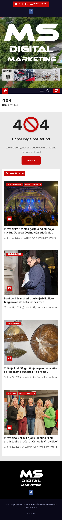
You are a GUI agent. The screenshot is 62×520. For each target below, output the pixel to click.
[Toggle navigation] (42, 90)
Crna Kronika (13, 324)
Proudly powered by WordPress (21, 504)
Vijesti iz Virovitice (33, 184)
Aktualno (11, 393)
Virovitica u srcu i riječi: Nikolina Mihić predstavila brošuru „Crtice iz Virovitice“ (31, 439)
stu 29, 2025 (14, 307)
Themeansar (31, 507)
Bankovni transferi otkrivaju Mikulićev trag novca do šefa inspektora (29, 300)
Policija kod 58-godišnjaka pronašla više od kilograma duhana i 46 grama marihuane (30, 372)
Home (5, 104)
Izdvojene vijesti (14, 184)
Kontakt (31, 513)
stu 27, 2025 (14, 377)
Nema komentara (46, 237)
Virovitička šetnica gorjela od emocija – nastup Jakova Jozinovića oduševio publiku (30, 232)
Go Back (31, 160)
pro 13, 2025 (14, 237)
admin (28, 237)
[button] (48, 90)
